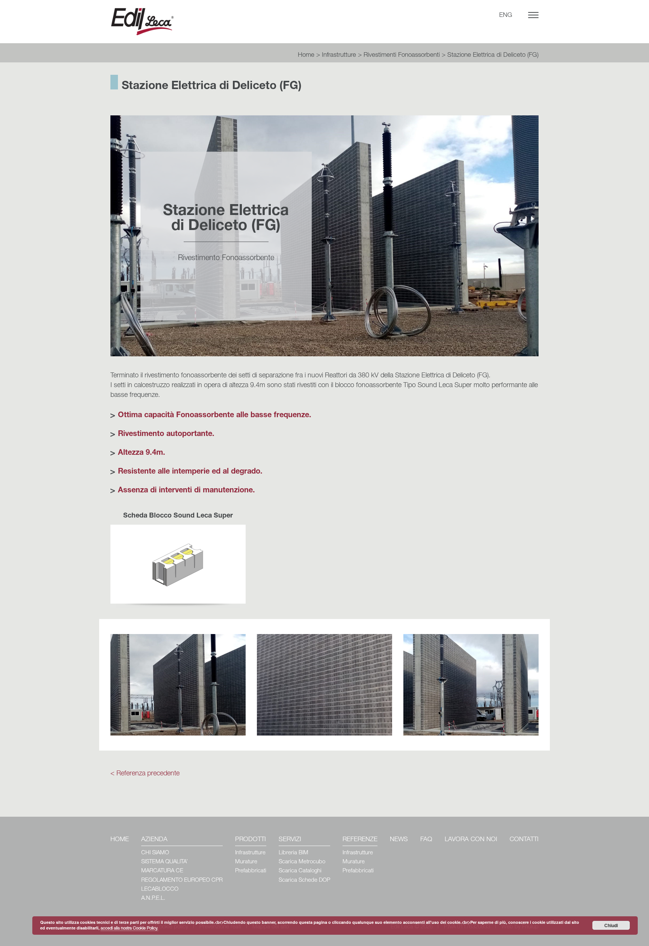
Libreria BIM (293, 853)
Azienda (154, 840)
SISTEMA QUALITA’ (164, 862)
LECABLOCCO (159, 889)
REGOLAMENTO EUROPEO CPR (182, 880)
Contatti (524, 840)
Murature (246, 862)
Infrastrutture (339, 55)
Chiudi (611, 925)
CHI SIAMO (155, 853)
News (399, 840)
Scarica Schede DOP (304, 880)
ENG (505, 15)
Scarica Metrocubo (302, 862)
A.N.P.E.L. (153, 898)
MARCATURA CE (162, 871)
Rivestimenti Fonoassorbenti (402, 55)
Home (306, 55)
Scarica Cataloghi (300, 871)
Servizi (290, 840)
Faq (426, 840)
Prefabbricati (250, 871)
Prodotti (250, 840)
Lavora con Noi (471, 840)
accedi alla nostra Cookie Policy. (129, 928)
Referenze (360, 840)
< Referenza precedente (145, 773)
